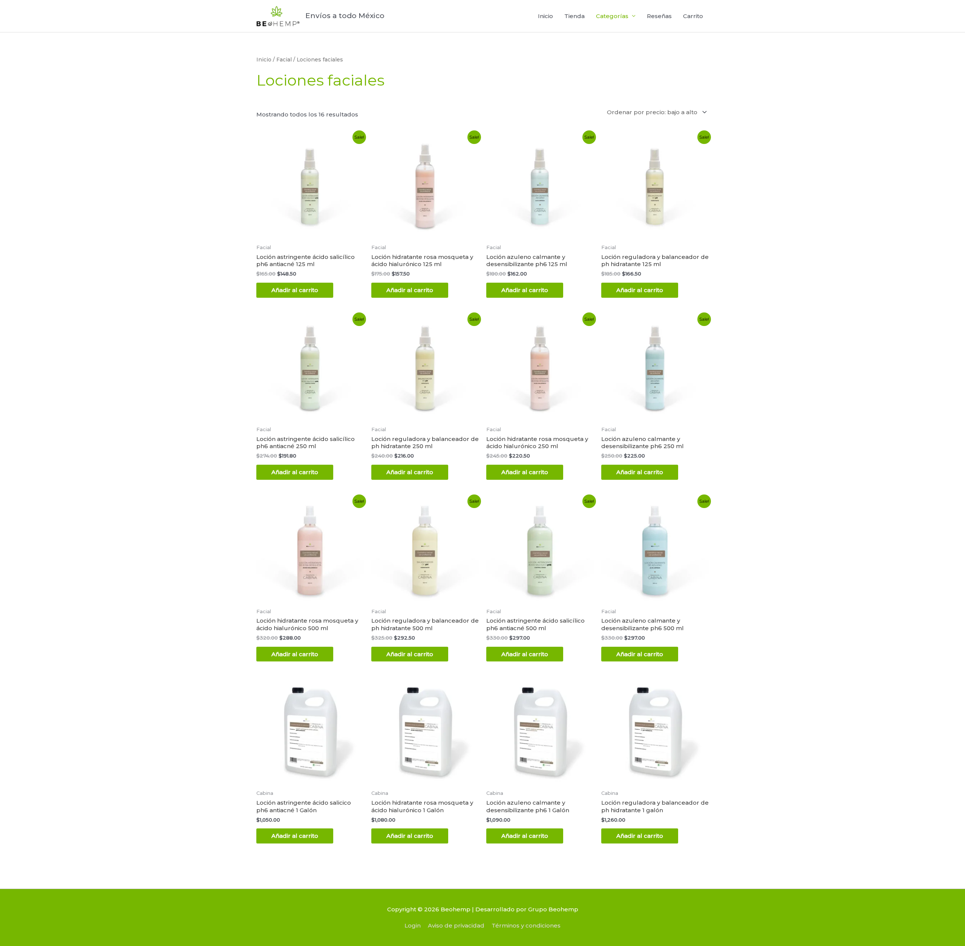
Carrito (693, 16)
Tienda (574, 16)
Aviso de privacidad (456, 925)
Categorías (612, 16)
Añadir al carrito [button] (294, 290)
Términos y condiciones (526, 925)
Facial (284, 60)
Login (412, 925)
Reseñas (659, 16)
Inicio (545, 16)
